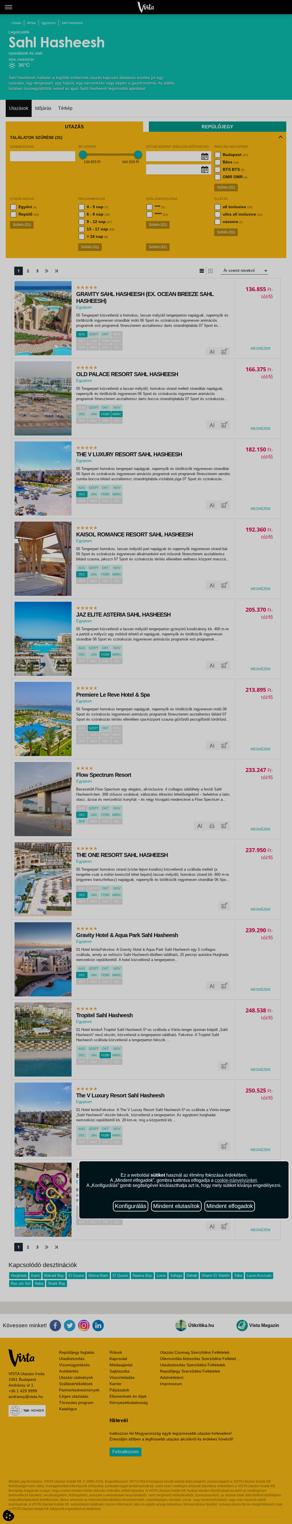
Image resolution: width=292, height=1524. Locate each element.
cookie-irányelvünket (236, 1180)
